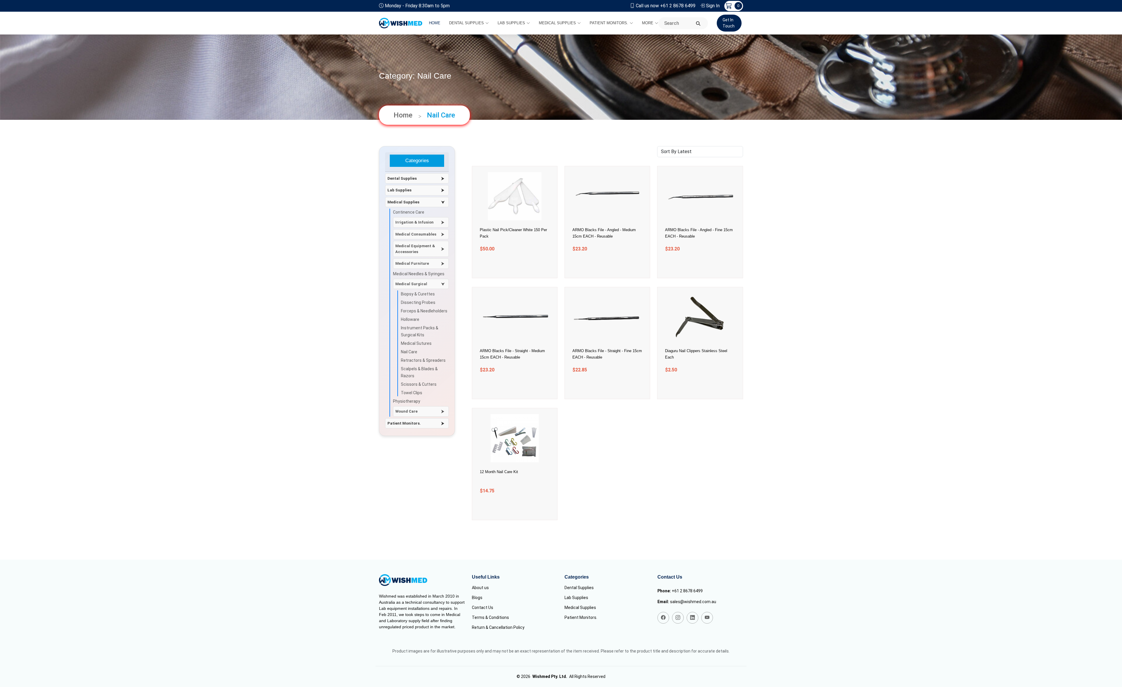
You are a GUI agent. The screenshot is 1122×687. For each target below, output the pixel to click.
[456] (692, 386)
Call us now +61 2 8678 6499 (665, 5)
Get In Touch (729, 23)
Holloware (410, 319)
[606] (600, 386)
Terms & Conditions (490, 617)
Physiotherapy (406, 401)
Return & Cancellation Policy (498, 627)
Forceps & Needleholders (424, 311)
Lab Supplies (511, 23)
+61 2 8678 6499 (687, 591)
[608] (692, 265)
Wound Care (406, 411)
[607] (507, 386)
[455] (507, 507)
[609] (600, 265)
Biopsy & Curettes (418, 294)
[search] (698, 23)
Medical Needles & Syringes (418, 273)
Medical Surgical (411, 284)
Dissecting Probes (418, 302)
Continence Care (408, 212)
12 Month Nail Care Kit (499, 472)
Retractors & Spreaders (423, 360)
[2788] (507, 265)
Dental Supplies (466, 23)
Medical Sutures (416, 343)
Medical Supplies (557, 23)
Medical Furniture (412, 263)
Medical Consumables (415, 234)
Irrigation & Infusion (414, 222)
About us (480, 588)
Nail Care (409, 351)
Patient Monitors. (609, 23)
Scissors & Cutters (419, 384)
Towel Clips (411, 392)
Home (434, 23)
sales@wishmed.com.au (693, 601)
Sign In (713, 5)
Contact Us (482, 607)
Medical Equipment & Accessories (415, 249)
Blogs (477, 598)
